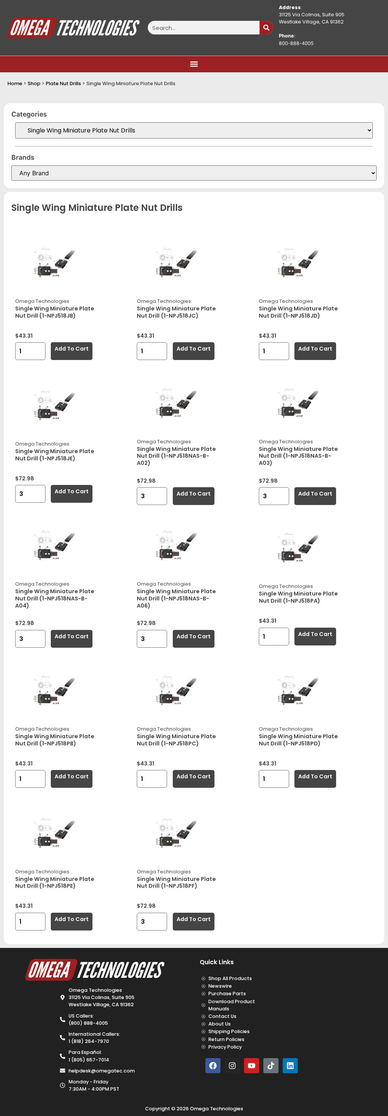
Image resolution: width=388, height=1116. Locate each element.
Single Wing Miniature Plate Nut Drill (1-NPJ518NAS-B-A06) (176, 598)
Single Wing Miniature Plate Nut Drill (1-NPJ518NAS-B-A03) (298, 456)
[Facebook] (213, 1065)
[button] (194, 64)
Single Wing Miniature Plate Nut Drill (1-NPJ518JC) (176, 312)
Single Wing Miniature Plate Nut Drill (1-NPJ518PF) (176, 882)
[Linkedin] (290, 1065)
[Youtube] (251, 1065)
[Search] (266, 27)
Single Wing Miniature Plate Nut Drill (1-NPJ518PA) (298, 597)
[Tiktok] (270, 1065)
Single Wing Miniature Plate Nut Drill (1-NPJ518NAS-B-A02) (176, 456)
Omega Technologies (42, 301)
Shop (34, 83)
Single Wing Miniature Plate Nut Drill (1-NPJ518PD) (298, 740)
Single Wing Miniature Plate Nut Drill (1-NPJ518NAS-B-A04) (54, 598)
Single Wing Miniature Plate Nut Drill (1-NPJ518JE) (54, 454)
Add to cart (72, 348)
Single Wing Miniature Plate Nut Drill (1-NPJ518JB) (54, 312)
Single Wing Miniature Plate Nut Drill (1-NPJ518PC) (176, 740)
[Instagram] (232, 1065)
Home (15, 83)
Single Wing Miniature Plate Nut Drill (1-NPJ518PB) (54, 740)
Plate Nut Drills (63, 83)
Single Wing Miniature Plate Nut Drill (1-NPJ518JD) (298, 312)
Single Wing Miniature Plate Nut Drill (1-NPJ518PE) (54, 882)
